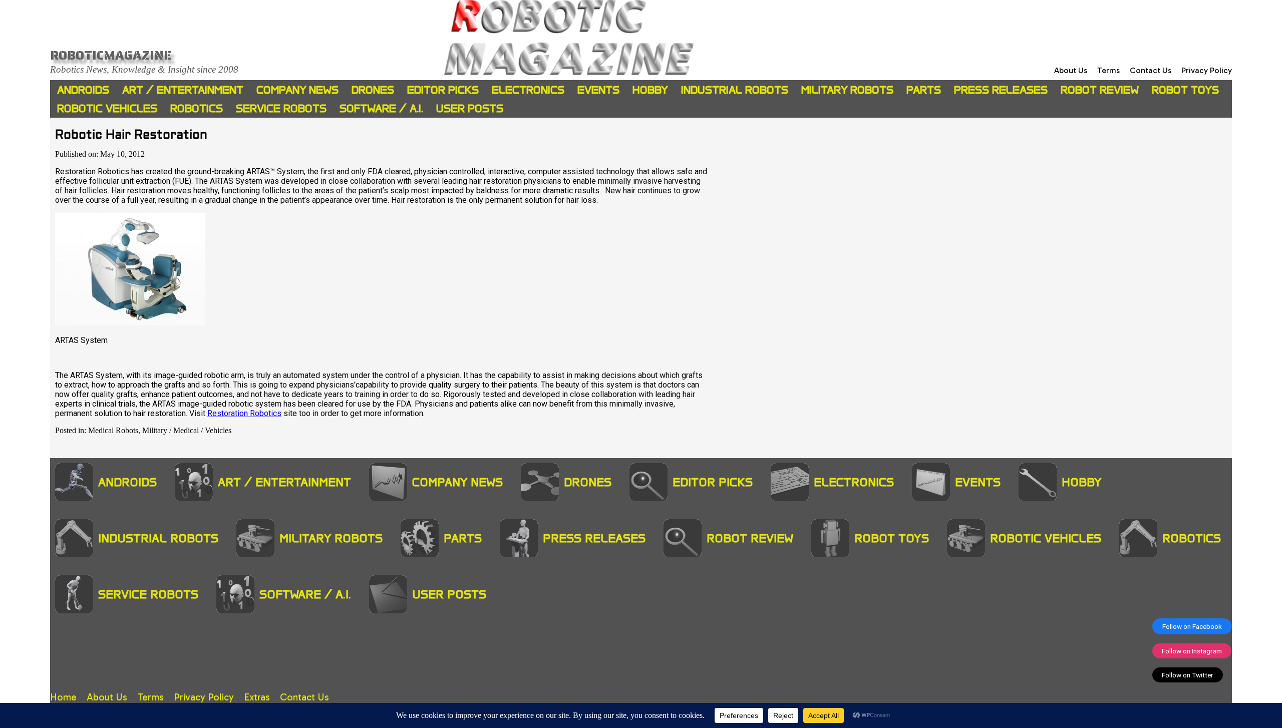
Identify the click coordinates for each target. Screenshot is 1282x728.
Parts (923, 90)
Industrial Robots (734, 90)
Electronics (528, 90)
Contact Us (1150, 70)
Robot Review (1100, 90)
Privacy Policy (1206, 70)
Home (63, 697)
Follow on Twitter (1187, 675)
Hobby (650, 90)
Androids (83, 90)
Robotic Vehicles (107, 108)
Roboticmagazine (111, 55)
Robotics (196, 108)
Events (598, 90)
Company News (297, 90)
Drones (373, 90)
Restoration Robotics (244, 413)
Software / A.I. (381, 108)
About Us (1070, 70)
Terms (1108, 70)
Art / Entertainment (182, 90)
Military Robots (847, 90)
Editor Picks (443, 90)
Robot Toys (1185, 90)
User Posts (469, 108)
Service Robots (281, 108)
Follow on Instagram (1192, 651)
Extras (257, 697)
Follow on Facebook (1192, 626)
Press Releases (1001, 90)
